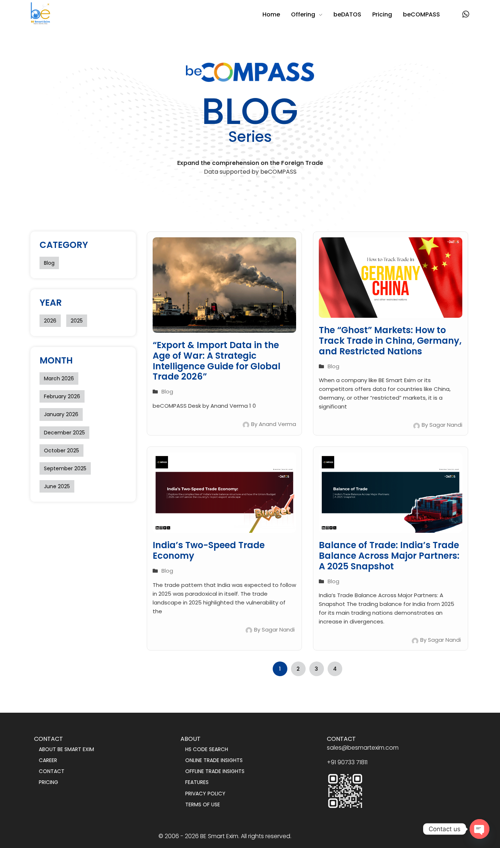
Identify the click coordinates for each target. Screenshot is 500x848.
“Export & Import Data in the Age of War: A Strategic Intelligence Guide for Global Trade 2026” (216, 360)
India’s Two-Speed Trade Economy (209, 550)
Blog (49, 263)
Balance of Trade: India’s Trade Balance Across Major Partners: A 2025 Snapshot (389, 555)
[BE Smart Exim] (40, 13)
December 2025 (64, 432)
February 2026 (62, 396)
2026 (50, 320)
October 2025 (61, 450)
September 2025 (65, 468)
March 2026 (59, 378)
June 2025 (57, 486)
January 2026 (61, 414)
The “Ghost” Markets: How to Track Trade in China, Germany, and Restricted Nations (390, 340)
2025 (77, 320)
